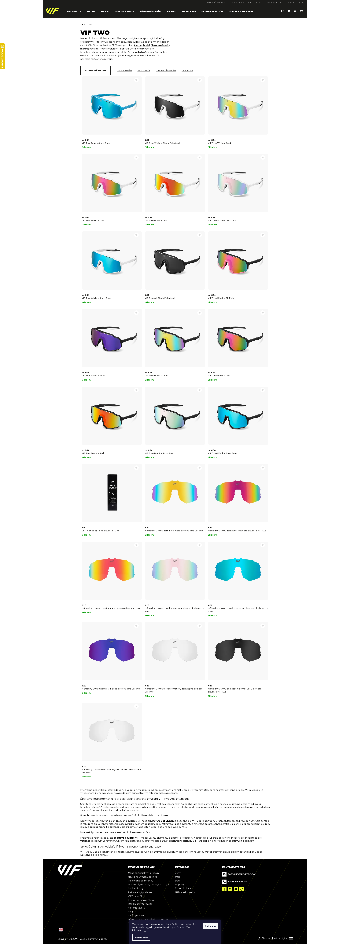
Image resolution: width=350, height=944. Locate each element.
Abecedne (187, 70)
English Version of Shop (141, 900)
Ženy (178, 873)
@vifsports (241, 889)
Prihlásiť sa (295, 11)
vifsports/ (230, 889)
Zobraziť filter (95, 70)
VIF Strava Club (136, 896)
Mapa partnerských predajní (143, 873)
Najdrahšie (144, 70)
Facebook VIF (224, 889)
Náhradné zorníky (185, 892)
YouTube (236, 889)
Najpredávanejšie (166, 70)
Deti (177, 880)
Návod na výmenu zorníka (142, 877)
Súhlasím (210, 926)
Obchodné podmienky (140, 880)
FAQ (130, 911)
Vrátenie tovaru (136, 907)
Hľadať (282, 11)
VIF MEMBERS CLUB (241, 2)
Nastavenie (141, 937)
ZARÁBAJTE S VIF (275, 2)
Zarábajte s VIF (136, 915)
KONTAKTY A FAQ (296, 2)
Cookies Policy (136, 888)
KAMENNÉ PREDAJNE (217, 2)
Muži (177, 877)
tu (145, 930)
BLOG (258, 2)
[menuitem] (74, 11)
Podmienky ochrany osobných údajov (149, 884)
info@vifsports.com (241, 874)
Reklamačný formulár (140, 904)
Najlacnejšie (124, 70)
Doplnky (180, 884)
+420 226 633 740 (238, 881)
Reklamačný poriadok (140, 892)
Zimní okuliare (183, 888)
